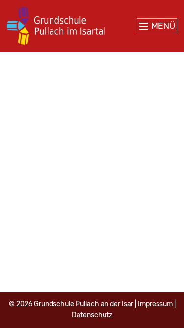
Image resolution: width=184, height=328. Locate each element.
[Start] (56, 26)
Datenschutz (92, 315)
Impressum (155, 304)
